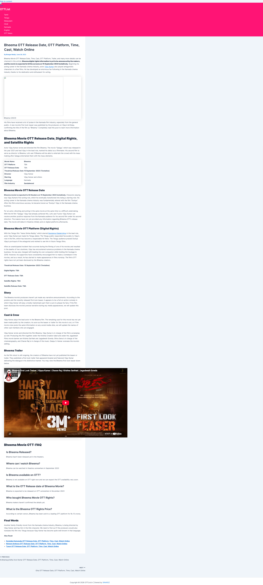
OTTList (5, 9)
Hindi (6, 24)
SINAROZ (106, 582)
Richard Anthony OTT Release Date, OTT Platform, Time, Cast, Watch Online (36, 544)
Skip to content (6, 1)
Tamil (6, 15)
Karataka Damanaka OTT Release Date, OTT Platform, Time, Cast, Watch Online (38, 541)
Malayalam (8, 21)
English (7, 30)
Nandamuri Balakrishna (57, 233)
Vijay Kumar (49, 67)
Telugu (6, 18)
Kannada (7, 27)
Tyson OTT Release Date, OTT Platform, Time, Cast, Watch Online (32, 546)
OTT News (8, 33)
